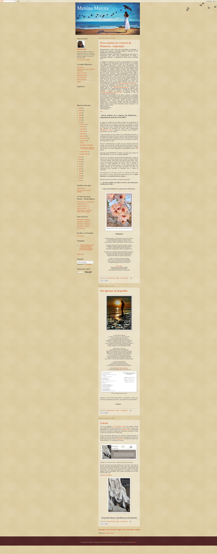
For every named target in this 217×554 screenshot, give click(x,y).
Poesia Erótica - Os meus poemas (85, 202)
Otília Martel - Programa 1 (83, 226)
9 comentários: (124, 521)
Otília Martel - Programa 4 (83, 219)
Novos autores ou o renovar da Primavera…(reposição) (115, 44)
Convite (104, 423)
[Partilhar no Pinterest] (107, 280)
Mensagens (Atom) (109, 533)
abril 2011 (82, 126)
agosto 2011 (83, 136)
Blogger (134, 542)
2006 (80, 110)
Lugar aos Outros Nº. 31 (83, 208)
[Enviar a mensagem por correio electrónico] (131, 278)
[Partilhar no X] (104, 280)
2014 (80, 161)
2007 (80, 113)
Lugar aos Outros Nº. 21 (83, 206)
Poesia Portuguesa (81, 79)
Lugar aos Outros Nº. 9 (82, 204)
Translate (89, 264)
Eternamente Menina (82, 75)
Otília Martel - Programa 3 (83, 221)
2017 (80, 168)
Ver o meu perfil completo (83, 59)
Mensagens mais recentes (107, 529)
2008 (80, 115)
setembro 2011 (84, 138)
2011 (80, 122)
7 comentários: (124, 410)
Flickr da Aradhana (81, 77)
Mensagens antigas (133, 529)
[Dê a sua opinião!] (102, 280)
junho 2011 (83, 131)
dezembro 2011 (84, 154)
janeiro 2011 (83, 124)
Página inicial (121, 529)
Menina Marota (93, 7)
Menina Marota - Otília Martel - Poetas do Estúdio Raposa (84, 211)
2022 (80, 178)
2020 (80, 176)
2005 (80, 108)
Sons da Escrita (81, 228)
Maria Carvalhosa (107, 475)
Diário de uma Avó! (81, 73)
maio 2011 (83, 129)
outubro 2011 (83, 140)
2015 (80, 164)
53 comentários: (124, 278)
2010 (80, 120)
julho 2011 (82, 133)
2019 (80, 173)
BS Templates (80, 236)
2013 (80, 159)
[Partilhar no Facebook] (106, 280)
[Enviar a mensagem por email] (101, 280)
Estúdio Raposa (81, 188)
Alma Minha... (80, 67)
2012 (80, 157)
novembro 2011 (84, 151)
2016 (80, 166)
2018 (80, 171)
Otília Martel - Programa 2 (83, 224)
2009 (80, 117)
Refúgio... (79, 81)
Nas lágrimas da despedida (113, 290)
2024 (80, 180)
